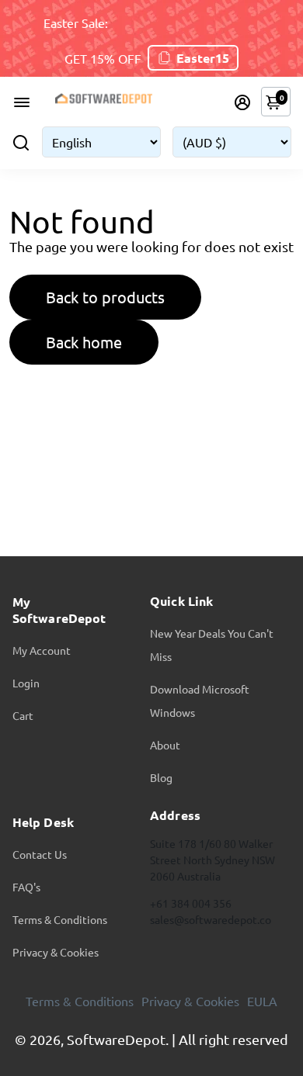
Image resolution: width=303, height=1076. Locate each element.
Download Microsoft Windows (199, 700)
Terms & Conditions (59, 919)
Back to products (105, 296)
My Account (41, 650)
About (165, 745)
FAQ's (26, 887)
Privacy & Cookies (55, 952)
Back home (84, 341)
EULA (262, 1001)
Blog (161, 777)
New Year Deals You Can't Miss (211, 644)
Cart (22, 715)
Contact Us (39, 854)
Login (26, 683)
